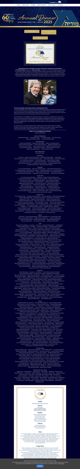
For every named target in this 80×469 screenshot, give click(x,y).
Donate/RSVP (31, 31)
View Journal (40, 38)
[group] (40, 16)
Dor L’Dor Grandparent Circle (48, 32)
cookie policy (61, 463)
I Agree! (40, 466)
